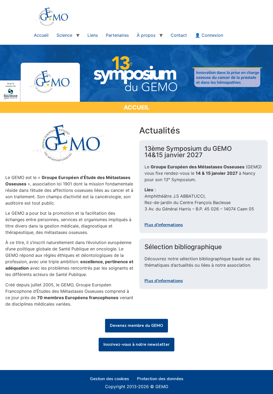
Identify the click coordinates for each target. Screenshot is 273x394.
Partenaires (117, 35)
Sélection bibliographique (183, 247)
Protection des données (160, 379)
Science (64, 35)
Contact (179, 35)
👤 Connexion (209, 35)
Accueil (41, 35)
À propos (146, 35)
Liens (92, 35)
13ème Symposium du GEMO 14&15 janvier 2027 (188, 152)
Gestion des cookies (109, 379)
